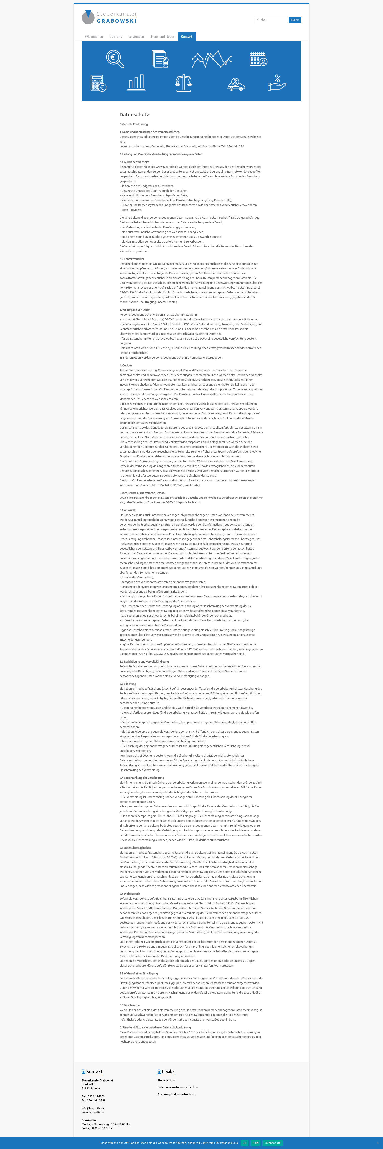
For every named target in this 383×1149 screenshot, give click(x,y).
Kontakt (186, 36)
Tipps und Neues (162, 36)
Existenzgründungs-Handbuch (176, 1094)
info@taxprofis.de (93, 1108)
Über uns (115, 36)
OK (244, 1142)
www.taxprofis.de (93, 1112)
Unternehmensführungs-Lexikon (178, 1087)
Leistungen (136, 36)
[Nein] (378, 1143)
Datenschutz (272, 1142)
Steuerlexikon (166, 1080)
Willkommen (94, 36)
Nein (255, 1142)
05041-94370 (96, 1096)
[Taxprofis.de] (191, 71)
